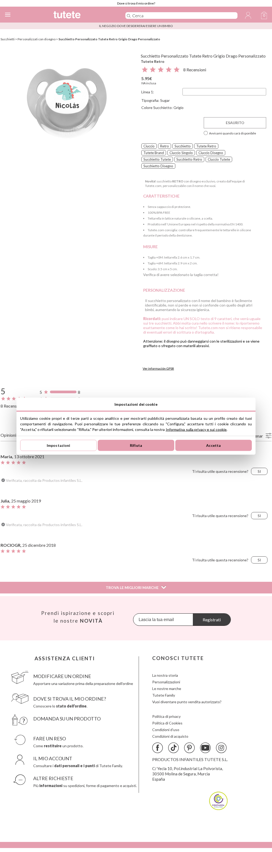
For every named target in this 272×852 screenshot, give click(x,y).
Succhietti (8, 39)
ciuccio (149, 146)
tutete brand (153, 153)
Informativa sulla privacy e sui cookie (196, 429)
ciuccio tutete (219, 159)
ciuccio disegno (210, 153)
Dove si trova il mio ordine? (136, 3)
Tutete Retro (152, 61)
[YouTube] (205, 747)
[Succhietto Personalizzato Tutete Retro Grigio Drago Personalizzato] (67, 103)
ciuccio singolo (181, 153)
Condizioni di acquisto (170, 736)
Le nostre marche (166, 689)
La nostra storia (165, 675)
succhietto (183, 146)
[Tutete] (81, 15)
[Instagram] (221, 747)
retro (164, 146)
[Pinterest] (189, 747)
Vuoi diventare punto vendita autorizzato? (187, 702)
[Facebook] (157, 747)
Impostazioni (58, 445)
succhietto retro (189, 159)
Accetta (213, 445)
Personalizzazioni (166, 682)
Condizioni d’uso (165, 730)
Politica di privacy (166, 716)
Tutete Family (163, 695)
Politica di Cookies (167, 723)
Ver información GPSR (158, 368)
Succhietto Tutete (157, 159)
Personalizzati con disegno (37, 39)
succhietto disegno (158, 166)
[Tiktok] (173, 747)
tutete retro (206, 146)
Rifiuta (136, 445)
